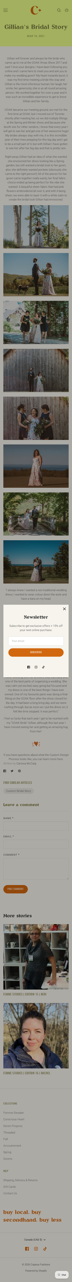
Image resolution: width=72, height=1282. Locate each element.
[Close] (64, 609)
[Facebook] (28, 667)
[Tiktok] (43, 667)
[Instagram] (36, 667)
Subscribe (36, 652)
